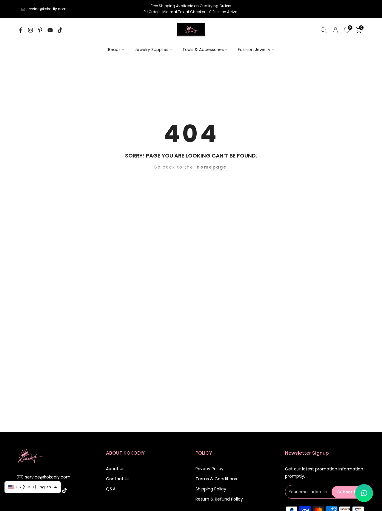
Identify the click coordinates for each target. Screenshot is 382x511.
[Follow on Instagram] (30, 30)
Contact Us (118, 479)
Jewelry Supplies (151, 50)
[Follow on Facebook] (20, 30)
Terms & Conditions (216, 479)
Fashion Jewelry (254, 50)
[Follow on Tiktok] (60, 30)
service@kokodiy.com (47, 8)
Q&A (110, 489)
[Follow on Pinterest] (40, 30)
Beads (114, 50)
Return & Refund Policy (219, 499)
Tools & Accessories (203, 50)
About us (115, 469)
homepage (212, 167)
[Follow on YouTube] (50, 30)
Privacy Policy (209, 469)
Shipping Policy (210, 489)
